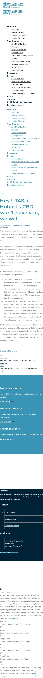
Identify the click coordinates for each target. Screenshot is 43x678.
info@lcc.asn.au (10, 519)
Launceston (13, 73)
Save (2, 665)
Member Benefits (17, 32)
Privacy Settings (33, 674)
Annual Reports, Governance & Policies (25, 139)
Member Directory (18, 38)
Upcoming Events (17, 79)
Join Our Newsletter (9, 552)
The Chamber (13, 41)
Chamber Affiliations (18, 50)
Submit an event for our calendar (23, 93)
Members (11, 27)
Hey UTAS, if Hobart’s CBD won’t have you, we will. (19, 210)
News (10, 96)
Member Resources (18, 35)
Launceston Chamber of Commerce (16, 226)
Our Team (14, 47)
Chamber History (17, 70)
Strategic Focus (17, 53)
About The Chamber (18, 44)
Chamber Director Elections (21, 61)
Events (10, 76)
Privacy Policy (12, 618)
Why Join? (15, 29)
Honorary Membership (19, 64)
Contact (11, 99)
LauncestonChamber (11, 526)
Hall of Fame (16, 67)
